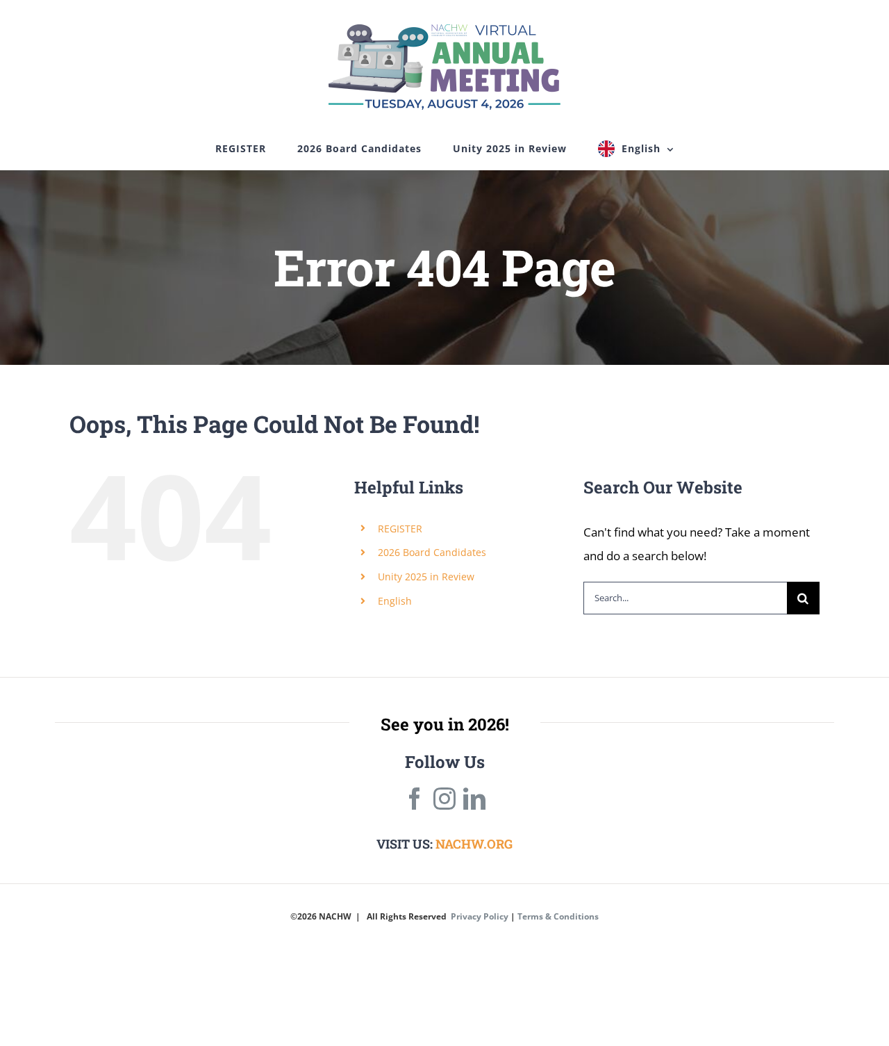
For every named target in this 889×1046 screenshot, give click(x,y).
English (395, 600)
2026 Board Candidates (432, 552)
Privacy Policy (479, 916)
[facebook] (415, 798)
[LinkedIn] (474, 798)
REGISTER (400, 528)
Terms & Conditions (558, 916)
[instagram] (444, 798)
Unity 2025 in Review (426, 576)
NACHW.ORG (474, 843)
